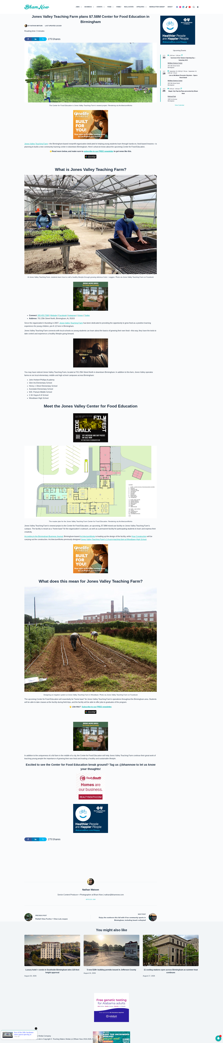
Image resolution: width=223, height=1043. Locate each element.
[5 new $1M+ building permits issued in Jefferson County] (111, 950)
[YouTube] (189, 7)
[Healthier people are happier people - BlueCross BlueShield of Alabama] (90, 818)
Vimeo (80, 315)
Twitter (87, 315)
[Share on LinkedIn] (35, 39)
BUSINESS (88, 7)
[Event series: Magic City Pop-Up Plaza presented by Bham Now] (181, 88)
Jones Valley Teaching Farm (36, 144)
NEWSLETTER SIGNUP (157, 7)
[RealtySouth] (90, 787)
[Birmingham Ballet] (111, 1037)
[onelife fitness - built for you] (90, 124)
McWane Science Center (175, 63)
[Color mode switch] (198, 7)
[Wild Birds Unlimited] (90, 296)
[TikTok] (186, 7)
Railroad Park (172, 96)
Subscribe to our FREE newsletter (96, 707)
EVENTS (99, 7)
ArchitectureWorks (87, 536)
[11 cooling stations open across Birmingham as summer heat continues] (171, 950)
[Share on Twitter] (43, 39)
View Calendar (179, 105)
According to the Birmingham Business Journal (43, 536)
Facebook (62, 315)
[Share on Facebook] (28, 39)
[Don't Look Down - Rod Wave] (90, 353)
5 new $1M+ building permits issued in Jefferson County (111, 970)
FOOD (109, 7)
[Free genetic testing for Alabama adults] (111, 1007)
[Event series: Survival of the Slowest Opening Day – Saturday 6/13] (182, 55)
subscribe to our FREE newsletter (98, 151)
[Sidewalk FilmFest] (90, 428)
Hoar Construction (138, 536)
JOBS (78, 7)
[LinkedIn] (183, 7)
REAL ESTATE (129, 7)
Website (53, 315)
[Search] (194, 7)
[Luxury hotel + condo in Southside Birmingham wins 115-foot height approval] (52, 950)
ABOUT (169, 7)
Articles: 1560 (90, 899)
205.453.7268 (43, 315)
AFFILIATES (140, 7)
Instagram (72, 315)
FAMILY (118, 7)
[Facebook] (177, 7)
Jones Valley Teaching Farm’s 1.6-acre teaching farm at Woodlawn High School (113, 539)
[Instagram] (180, 7)
